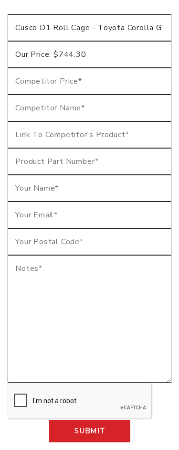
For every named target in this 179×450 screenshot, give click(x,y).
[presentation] (80, 401)
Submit (89, 431)
